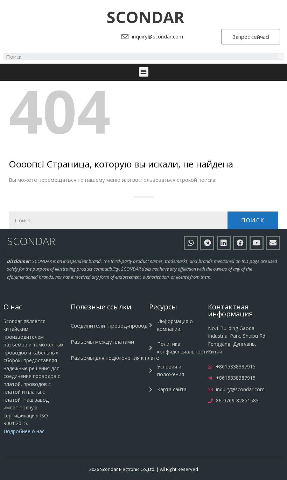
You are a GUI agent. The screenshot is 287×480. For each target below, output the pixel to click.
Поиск (253, 220)
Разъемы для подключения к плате (115, 357)
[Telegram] (207, 243)
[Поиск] (280, 56)
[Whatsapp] (191, 243)
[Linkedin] (224, 243)
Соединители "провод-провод (109, 325)
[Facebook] (240, 243)
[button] (145, 17)
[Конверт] (273, 243)
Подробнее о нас (24, 431)
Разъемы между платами (102, 341)
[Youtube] (257, 243)
